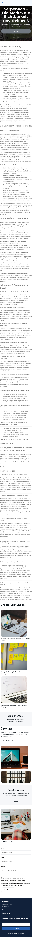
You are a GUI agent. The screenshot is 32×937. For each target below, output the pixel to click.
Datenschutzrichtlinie (14, 883)
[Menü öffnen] (29, 3)
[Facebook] (3, 913)
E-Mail (3, 921)
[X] (8, 913)
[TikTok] (10, 913)
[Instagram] (5, 913)
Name (2, 848)
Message (3, 866)
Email (2, 857)
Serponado (5, 3)
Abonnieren (16, 928)
